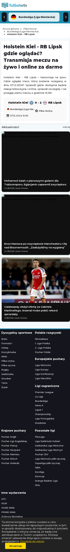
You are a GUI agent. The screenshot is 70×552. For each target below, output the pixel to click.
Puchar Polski (42, 352)
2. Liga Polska (43, 347)
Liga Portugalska (44, 418)
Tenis (4, 383)
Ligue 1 (39, 409)
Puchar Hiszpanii (10, 450)
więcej (66, 127)
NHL (37, 485)
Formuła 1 (6, 343)
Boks (4, 339)
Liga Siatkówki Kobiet (47, 441)
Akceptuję (15, 546)
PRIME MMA (8, 512)
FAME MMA (8, 507)
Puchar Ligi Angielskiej (14, 441)
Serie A (39, 405)
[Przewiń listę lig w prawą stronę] (65, 17)
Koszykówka (8, 352)
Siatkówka (7, 374)
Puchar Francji (9, 445)
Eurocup (40, 476)
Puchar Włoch (9, 458)
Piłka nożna (7, 361)
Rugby (5, 369)
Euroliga (39, 472)
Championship (43, 414)
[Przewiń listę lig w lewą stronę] (4, 17)
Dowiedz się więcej (32, 541)
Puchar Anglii (8, 436)
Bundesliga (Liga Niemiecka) (22, 109)
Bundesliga (41, 401)
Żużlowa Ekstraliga (12, 516)
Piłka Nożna (43, 110)
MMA (4, 356)
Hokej (4, 347)
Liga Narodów (43, 378)
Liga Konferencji (44, 374)
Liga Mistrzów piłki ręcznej (50, 458)
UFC (3, 499)
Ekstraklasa (41, 339)
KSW (4, 503)
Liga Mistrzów (43, 365)
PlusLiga (40, 436)
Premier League (44, 392)
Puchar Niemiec (10, 454)
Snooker (6, 378)
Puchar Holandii (10, 463)
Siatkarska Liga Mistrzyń (49, 450)
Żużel (4, 387)
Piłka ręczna (8, 365)
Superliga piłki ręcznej (47, 463)
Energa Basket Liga (46, 480)
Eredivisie (40, 423)
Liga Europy (41, 369)
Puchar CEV (41, 454)
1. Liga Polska (42, 343)
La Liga (39, 396)
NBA (37, 467)
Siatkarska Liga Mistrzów (49, 445)
